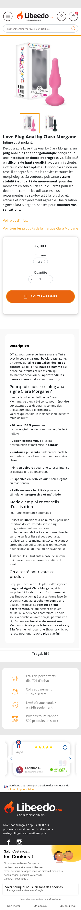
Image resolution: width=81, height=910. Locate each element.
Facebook (8, 842)
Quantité (40, 272)
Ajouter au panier (44, 296)
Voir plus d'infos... (16, 220)
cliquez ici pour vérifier (21, 789)
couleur (40, 255)
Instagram (19, 842)
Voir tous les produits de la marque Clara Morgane (40, 228)
